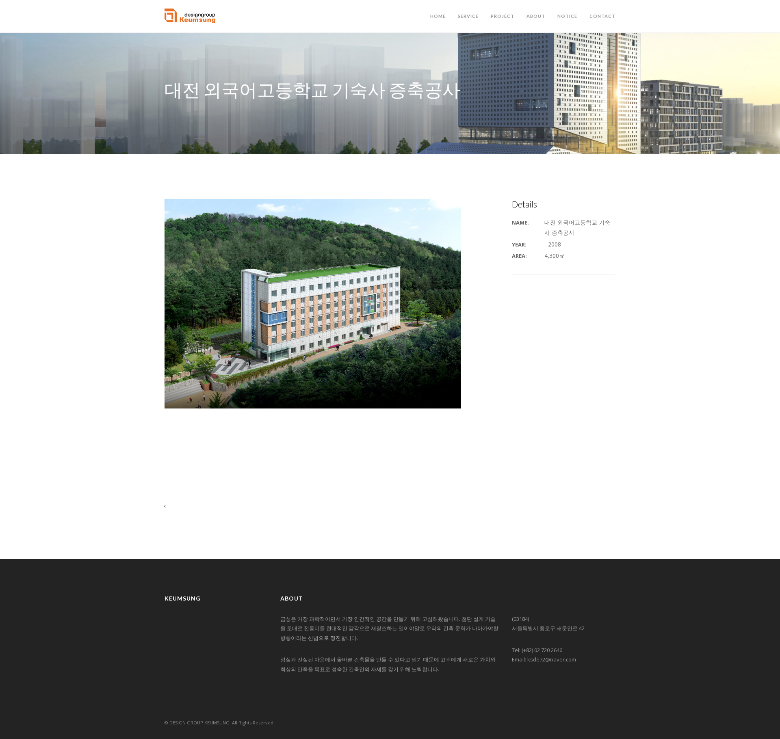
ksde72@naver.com (551, 659)
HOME (438, 16)
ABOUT (535, 16)
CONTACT (602, 16)
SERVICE (468, 16)
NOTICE (567, 16)
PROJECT (502, 16)
